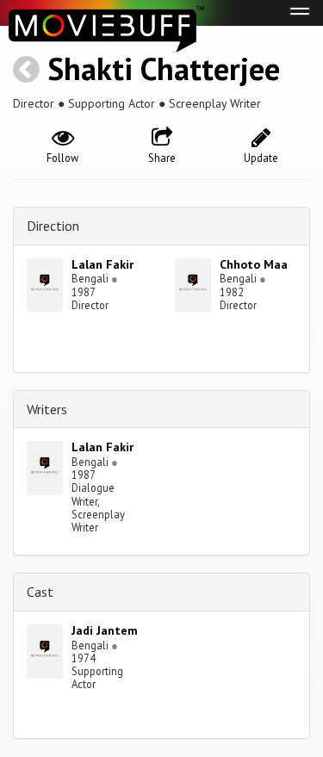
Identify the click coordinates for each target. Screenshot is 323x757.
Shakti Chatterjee (163, 68)
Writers (47, 409)
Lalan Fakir (102, 264)
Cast (40, 591)
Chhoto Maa (254, 264)
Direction (53, 225)
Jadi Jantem (104, 630)
